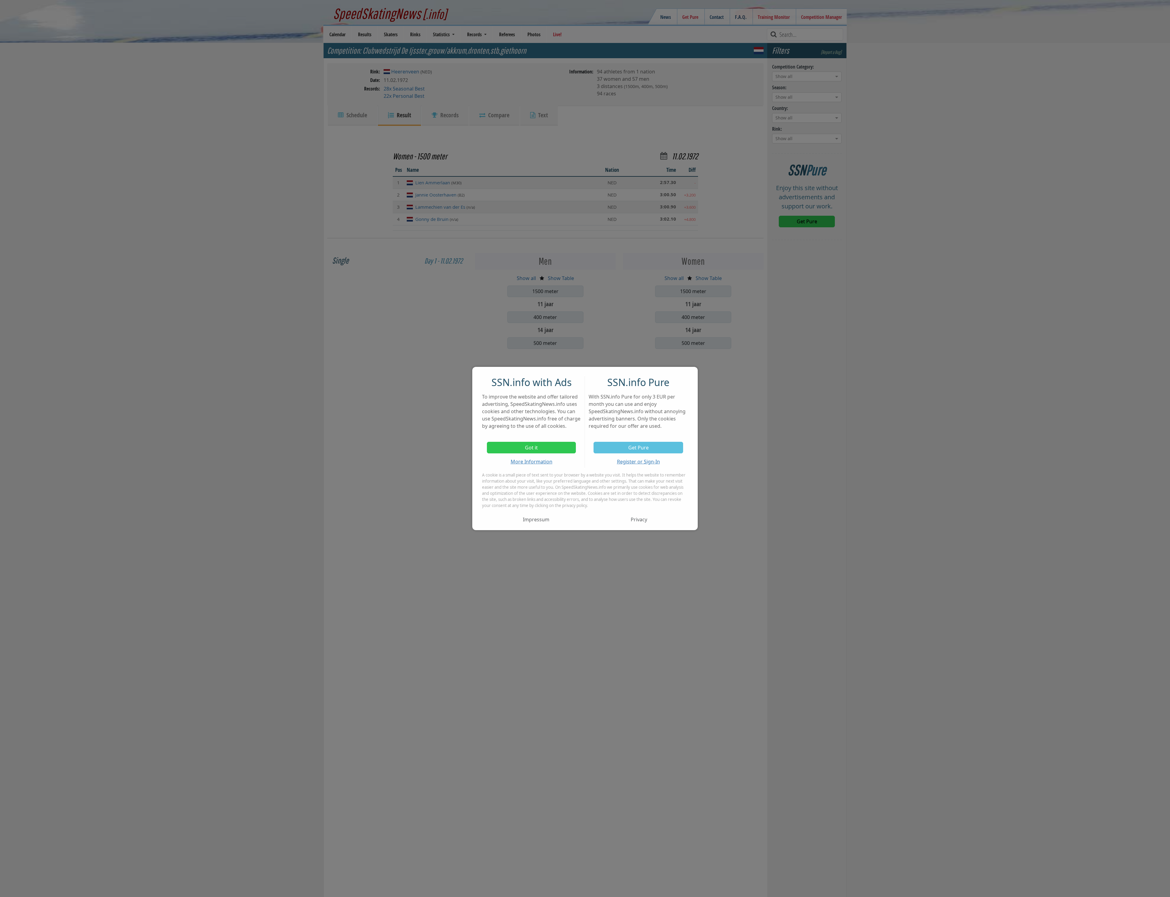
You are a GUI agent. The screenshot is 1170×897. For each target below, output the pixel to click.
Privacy (639, 519)
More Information (531, 461)
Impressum (536, 519)
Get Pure (638, 447)
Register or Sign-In (638, 461)
